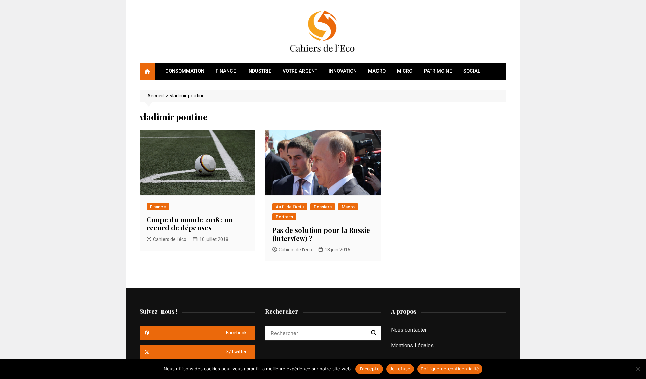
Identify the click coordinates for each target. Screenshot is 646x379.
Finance (226, 71)
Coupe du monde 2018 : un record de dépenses (190, 223)
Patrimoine (438, 71)
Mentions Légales (412, 345)
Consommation (184, 71)
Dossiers (323, 206)
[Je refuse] (637, 369)
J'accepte (369, 368)
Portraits (284, 216)
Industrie (259, 71)
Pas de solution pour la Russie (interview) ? (321, 234)
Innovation (343, 71)
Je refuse (400, 368)
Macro (377, 71)
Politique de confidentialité (450, 368)
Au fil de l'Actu (290, 206)
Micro (404, 71)
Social (471, 71)
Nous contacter (409, 330)
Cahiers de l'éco (169, 239)
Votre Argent (300, 71)
